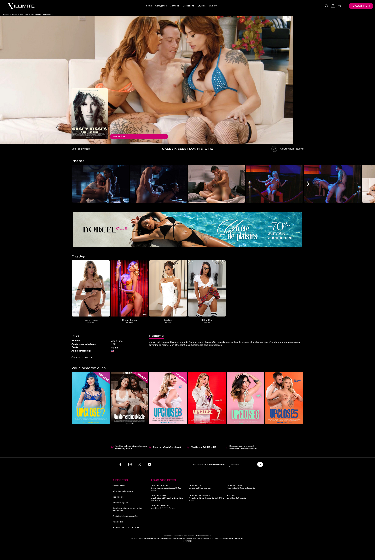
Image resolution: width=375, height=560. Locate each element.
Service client (118, 486)
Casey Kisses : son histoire (42, 14)
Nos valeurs (117, 497)
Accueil (6, 14)
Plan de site (117, 522)
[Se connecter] (333, 6)
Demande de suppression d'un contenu (179, 536)
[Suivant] (308, 184)
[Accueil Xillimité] (21, 6)
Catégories (161, 6)
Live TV (213, 6)
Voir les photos (80, 149)
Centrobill (197, 538)
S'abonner (361, 6)
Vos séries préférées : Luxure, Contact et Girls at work (206, 498)
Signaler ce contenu (82, 357)
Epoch (189, 538)
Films (149, 6)
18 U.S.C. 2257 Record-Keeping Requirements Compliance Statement (158, 538)
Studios (202, 6)
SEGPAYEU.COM (210, 538)
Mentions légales (120, 502)
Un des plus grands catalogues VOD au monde (166, 488)
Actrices (174, 6)
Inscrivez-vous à (209, 464)
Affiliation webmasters (122, 491)
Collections (188, 6)
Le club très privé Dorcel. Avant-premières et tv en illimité (168, 498)
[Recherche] (327, 6)
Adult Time (24, 14)
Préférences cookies (203, 536)
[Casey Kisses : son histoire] (89, 113)
